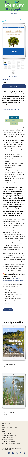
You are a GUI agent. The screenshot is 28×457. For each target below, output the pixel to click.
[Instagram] (16, 453)
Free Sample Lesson (6, 433)
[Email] (9, 453)
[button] (24, 25)
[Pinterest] (20, 453)
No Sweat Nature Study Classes (9, 435)
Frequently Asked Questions (8, 441)
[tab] (14, 117)
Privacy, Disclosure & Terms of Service (11, 443)
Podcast (4, 431)
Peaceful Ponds (9, 412)
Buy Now (14, 86)
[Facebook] (13, 453)
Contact (3, 425)
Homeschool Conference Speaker (9, 427)
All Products (9, 19)
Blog (3, 429)
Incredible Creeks (9, 364)
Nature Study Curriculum (7, 437)
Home (3, 19)
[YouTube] (24, 453)
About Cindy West (6, 423)
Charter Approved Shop (7, 439)
